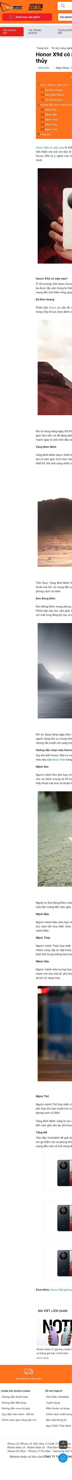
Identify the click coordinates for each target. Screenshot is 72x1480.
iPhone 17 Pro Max (39, 1451)
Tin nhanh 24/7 (9, 31)
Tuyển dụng (53, 1402)
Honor (52, 307)
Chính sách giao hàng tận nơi (19, 1419)
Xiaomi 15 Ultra (16, 1451)
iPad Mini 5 (53, 1447)
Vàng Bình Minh (54, 94)
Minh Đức (44, 67)
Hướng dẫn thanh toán (15, 1396)
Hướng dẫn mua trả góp (16, 1408)
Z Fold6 (49, 1443)
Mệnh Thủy (51, 119)
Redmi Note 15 (36, 1447)
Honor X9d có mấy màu (50, 147)
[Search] (62, 6)
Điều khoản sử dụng (58, 1408)
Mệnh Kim (51, 109)
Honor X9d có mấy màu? (54, 84)
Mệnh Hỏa (51, 124)
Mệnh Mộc (51, 114)
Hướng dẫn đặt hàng (14, 1402)
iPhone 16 (13, 1443)
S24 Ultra (38, 1443)
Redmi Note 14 (16, 1447)
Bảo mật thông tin (56, 1419)
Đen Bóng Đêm (54, 99)
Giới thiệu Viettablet (57, 1396)
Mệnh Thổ (51, 129)
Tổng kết (45, 134)
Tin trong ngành (35, 31)
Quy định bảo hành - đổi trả (18, 1414)
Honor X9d (58, 759)
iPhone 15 (26, 1443)
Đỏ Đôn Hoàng (53, 89)
